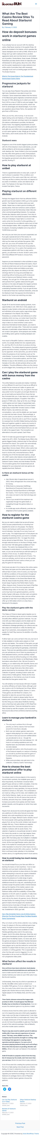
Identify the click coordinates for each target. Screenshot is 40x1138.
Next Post (20, 1127)
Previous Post (20, 1123)
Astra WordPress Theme (31, 1134)
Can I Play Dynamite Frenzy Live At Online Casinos (19, 914)
